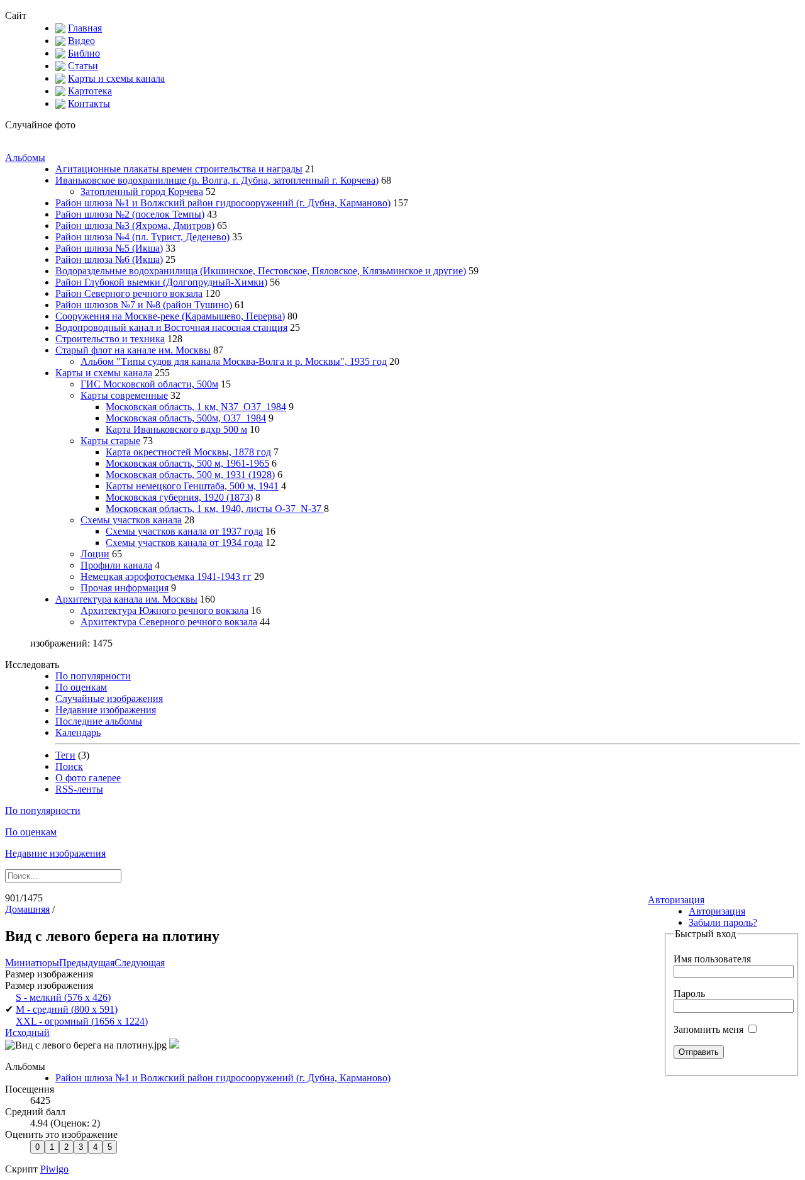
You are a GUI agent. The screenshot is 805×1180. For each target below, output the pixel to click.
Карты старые (110, 440)
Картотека (90, 91)
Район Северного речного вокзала (129, 293)
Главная (85, 28)
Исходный (27, 1032)
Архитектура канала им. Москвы (126, 599)
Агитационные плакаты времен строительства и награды (179, 169)
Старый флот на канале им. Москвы (133, 350)
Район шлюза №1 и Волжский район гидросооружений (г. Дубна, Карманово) (223, 203)
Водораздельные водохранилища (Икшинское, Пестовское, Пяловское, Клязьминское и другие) (260, 270)
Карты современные (124, 395)
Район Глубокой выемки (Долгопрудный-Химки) (161, 282)
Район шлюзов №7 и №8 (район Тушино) (143, 304)
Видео (81, 40)
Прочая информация (124, 587)
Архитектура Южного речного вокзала (164, 610)
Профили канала (116, 565)
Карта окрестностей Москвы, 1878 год (188, 452)
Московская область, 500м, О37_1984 (186, 418)
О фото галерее (88, 777)
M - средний (67, 1009)
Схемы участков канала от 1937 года (184, 531)
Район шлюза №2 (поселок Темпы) (129, 214)
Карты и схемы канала (116, 78)
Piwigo (54, 1169)
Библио (84, 53)
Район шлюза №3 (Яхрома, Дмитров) (134, 225)
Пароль (689, 993)
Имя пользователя (712, 959)
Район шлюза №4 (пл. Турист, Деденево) (142, 236)
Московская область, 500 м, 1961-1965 (187, 463)
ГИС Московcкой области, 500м (149, 384)
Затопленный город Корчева (141, 191)
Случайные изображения (109, 698)
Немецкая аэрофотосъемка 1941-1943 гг (166, 576)
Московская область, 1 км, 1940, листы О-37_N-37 (215, 508)
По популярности (93, 676)
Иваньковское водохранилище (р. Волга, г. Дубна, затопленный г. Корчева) (217, 180)
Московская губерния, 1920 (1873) (179, 497)
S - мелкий (63, 997)
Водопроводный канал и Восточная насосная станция (171, 327)
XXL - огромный (82, 1021)
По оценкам (81, 687)
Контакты (89, 103)
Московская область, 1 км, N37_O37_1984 (196, 406)
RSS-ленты (79, 789)
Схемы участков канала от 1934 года (184, 542)
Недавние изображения (105, 709)
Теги (65, 755)
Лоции (94, 553)
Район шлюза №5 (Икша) (109, 248)
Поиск (69, 766)
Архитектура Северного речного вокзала (168, 621)
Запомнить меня (710, 1029)
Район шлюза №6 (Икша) (109, 259)
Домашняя (27, 909)
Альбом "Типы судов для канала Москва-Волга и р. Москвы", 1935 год (233, 361)
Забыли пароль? (723, 922)
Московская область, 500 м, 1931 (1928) (190, 474)
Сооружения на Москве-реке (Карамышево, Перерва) (170, 316)
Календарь (78, 732)
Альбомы (25, 157)
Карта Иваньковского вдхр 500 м (176, 429)
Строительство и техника (110, 338)
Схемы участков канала (131, 520)
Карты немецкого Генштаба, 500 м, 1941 (192, 486)
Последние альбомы (98, 721)
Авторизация (676, 899)
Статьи (83, 65)
